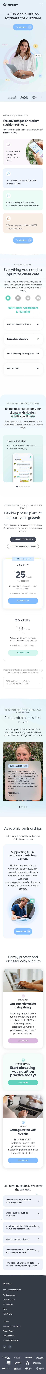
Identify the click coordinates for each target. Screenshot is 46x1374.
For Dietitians (8, 1304)
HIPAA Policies (8, 1336)
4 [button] (24, 486)
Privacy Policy (8, 1331)
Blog (5, 1309)
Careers (6, 1322)
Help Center (8, 1314)
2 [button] (19, 486)
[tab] (8, 298)
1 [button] (17, 486)
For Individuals (9, 1300)
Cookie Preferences (11, 1340)
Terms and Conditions (11, 1326)
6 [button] (29, 486)
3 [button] (22, 486)
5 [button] (27, 486)
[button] (40, 4)
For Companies (9, 1295)
